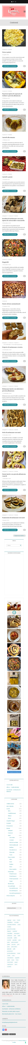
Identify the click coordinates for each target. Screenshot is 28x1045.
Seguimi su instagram (15, 772)
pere (18, 944)
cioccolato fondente (11, 924)
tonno (13, 960)
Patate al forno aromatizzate (11, 304)
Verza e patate (6, 52)
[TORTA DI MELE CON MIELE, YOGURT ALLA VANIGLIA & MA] (14, 621)
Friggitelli (5, 262)
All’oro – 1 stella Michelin (13, 787)
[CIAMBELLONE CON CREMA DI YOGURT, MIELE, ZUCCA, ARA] (14, 706)
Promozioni (10, 826)
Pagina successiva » (19, 535)
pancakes (15, 940)
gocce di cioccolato (11, 929)
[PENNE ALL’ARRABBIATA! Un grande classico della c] (14, 763)
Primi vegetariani (13, 878)
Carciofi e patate (7, 177)
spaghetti (17, 957)
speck (8, 960)
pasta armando (14, 942)
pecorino (14, 944)
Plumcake (11, 852)
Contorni (4, 49)
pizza (8, 946)
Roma (9, 818)
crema (19, 924)
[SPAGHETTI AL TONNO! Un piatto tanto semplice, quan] (14, 635)
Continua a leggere (10, 66)
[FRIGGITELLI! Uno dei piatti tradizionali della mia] (14, 664)
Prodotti (9, 823)
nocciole (9, 940)
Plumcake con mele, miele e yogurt (11, 1011)
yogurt (16, 962)
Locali (8, 808)
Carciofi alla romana (8, 137)
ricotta (18, 953)
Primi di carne (13, 873)
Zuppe (11, 881)
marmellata (9, 933)
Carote (18, 920)
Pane (10, 861)
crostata (9, 926)
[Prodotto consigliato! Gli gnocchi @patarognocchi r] (14, 720)
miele (19, 935)
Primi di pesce (12, 876)
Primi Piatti (11, 871)
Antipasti (4, 216)
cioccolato (16, 922)
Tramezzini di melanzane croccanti (13, 518)
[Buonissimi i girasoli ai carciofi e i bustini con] (14, 692)
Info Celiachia (10, 806)
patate (8, 944)
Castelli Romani (12, 813)
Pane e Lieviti (11, 857)
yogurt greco (10, 964)
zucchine (9, 966)
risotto (8, 955)
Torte (10, 854)
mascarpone (16, 933)
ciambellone (9, 922)
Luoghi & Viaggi (11, 820)
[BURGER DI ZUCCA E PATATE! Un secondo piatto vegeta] (14, 734)
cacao (14, 920)
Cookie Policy (12, 1034)
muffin (15, 937)
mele (15, 935)
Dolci (9, 835)
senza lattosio (10, 957)
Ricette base (11, 883)
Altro (9, 811)
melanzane (9, 935)
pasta (8, 942)
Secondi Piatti (7, 344)
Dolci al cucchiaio (13, 842)
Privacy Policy (5, 1034)
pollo (14, 948)
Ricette (10, 49)
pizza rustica (14, 946)
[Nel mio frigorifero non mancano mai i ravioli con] (14, 678)
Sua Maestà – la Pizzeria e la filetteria (11, 1009)
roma (13, 955)
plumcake (9, 948)
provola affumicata (11, 953)
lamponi (9, 931)
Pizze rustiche (12, 869)
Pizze (10, 866)
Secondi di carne (13, 888)
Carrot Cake (10, 784)
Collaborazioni (10, 803)
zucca (16, 964)
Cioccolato (12, 837)
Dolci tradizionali (13, 845)
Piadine (11, 864)
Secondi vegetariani (17, 344)
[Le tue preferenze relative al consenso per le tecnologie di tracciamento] (25, 1042)
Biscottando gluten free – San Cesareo (11, 1014)
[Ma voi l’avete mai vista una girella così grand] (14, 650)
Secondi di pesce (13, 890)
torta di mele (10, 962)
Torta (17, 960)
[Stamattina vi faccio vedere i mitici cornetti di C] (14, 607)
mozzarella (9, 937)
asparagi (9, 920)
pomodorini (10, 951)
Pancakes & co (13, 850)
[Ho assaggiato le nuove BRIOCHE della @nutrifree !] (14, 749)
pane (20, 940)
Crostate (11, 840)
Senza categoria (11, 895)
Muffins (11, 847)
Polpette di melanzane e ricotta (12, 347)
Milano (9, 815)
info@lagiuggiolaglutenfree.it (9, 1022)
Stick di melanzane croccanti (11, 432)
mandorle (15, 931)
